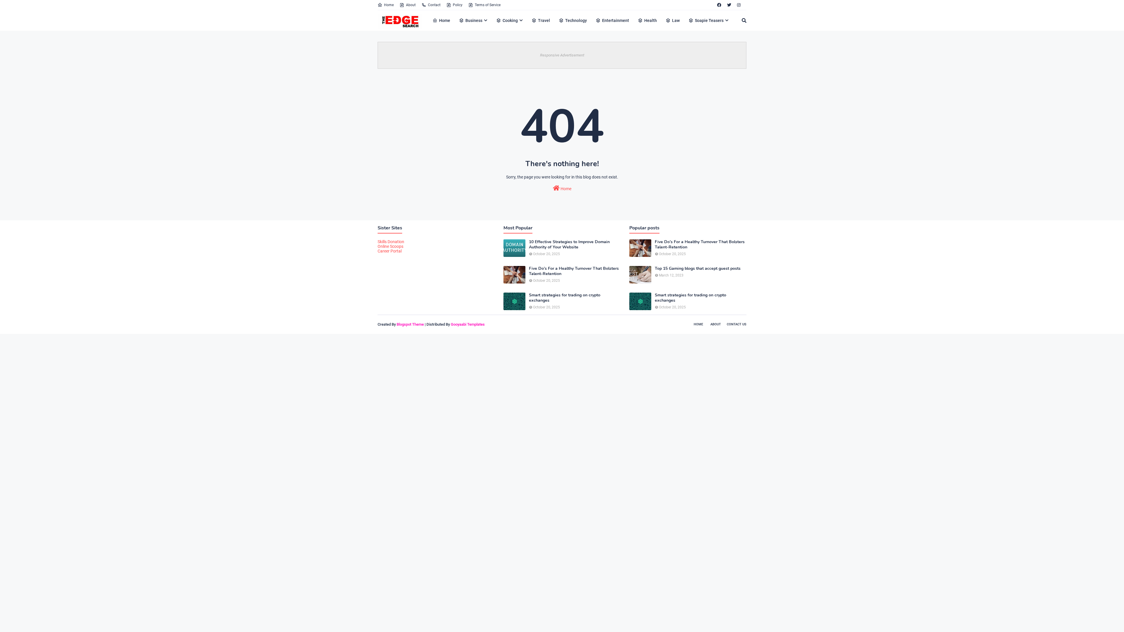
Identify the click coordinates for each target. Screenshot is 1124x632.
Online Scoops (390, 246)
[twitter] (729, 5)
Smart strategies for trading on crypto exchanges (564, 298)
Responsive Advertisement (562, 55)
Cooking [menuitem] (510, 20)
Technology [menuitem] (576, 20)
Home (389, 5)
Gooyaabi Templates (468, 324)
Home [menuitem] (444, 20)
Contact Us (736, 324)
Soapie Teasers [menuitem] (709, 20)
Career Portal (390, 251)
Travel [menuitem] (544, 20)
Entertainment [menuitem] (615, 20)
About (411, 5)
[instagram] (739, 5)
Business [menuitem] (473, 20)
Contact (434, 5)
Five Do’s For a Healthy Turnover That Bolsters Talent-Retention (574, 271)
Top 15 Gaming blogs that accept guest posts (698, 268)
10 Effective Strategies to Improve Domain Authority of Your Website (569, 244)
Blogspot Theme (410, 324)
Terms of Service (488, 5)
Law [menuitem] (676, 20)
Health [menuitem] (650, 20)
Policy (457, 5)
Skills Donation (391, 241)
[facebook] (719, 5)
